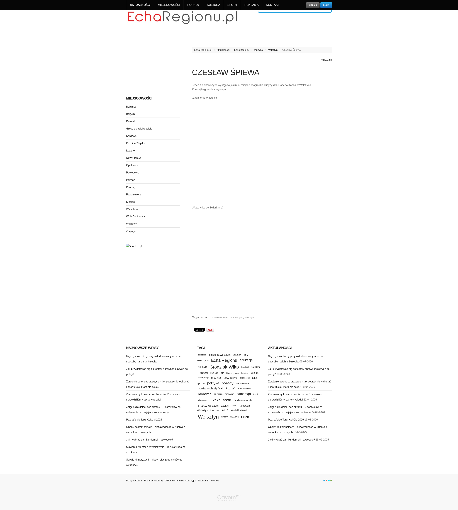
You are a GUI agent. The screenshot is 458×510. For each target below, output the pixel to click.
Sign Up (313, 5)
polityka (213, 383)
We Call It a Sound (239, 410)
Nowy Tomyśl (134, 157)
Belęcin (130, 113)
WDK (224, 410)
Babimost (131, 106)
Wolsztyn (272, 49)
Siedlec (130, 201)
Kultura (213, 5)
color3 (329, 480)
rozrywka (229, 394)
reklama (205, 394)
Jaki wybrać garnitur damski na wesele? (149, 439)
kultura (255, 372)
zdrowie (245, 417)
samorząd (244, 394)
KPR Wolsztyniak (230, 373)
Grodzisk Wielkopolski (139, 128)
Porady (193, 5)
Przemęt (131, 187)
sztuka (234, 405)
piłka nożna (245, 378)
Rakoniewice (133, 194)
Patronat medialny (153, 480)
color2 (326, 480)
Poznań (130, 179)
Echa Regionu (224, 360)
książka (244, 373)
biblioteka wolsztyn (219, 354)
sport (227, 400)
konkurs (214, 373)
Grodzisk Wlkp (224, 367)
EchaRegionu (241, 49)
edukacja (246, 360)
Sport (232, 5)
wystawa (234, 417)
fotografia (202, 367)
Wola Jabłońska (135, 216)
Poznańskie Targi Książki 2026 (144, 419)
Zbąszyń (131, 231)
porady (227, 383)
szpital (224, 405)
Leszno (130, 150)
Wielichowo (132, 209)
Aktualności (140, 5)
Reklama (251, 5)
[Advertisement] (262, 176)
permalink (326, 60)
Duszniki (131, 121)
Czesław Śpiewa (220, 317)
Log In (326, 5)
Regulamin (203, 480)
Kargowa (131, 135)
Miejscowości (169, 5)
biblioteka (202, 355)
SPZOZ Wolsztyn (208, 405)
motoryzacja (203, 378)
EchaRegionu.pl (203, 49)
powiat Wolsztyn (243, 383)
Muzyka (258, 49)
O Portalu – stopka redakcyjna (180, 480)
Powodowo (132, 172)
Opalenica (132, 165)
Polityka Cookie (134, 480)
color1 (324, 480)
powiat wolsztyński (210, 388)
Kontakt (272, 5)
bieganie (237, 355)
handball (245, 367)
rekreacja (218, 394)
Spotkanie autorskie (243, 400)
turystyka (214, 410)
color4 (331, 480)
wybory (224, 417)
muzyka (239, 317)
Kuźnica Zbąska (135, 143)
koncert (203, 373)
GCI (232, 317)
